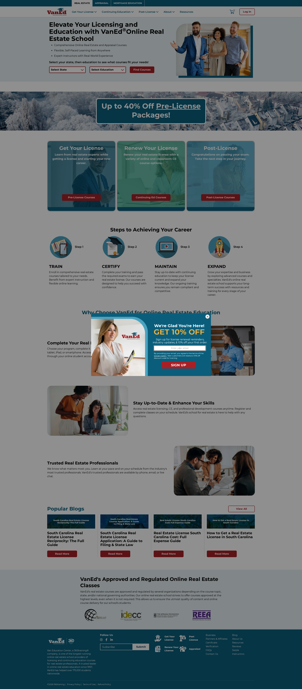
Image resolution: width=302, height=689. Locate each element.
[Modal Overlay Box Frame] (151, 344)
